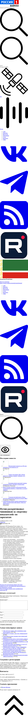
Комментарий (4, 599)
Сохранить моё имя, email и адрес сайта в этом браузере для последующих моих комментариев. (13, 621)
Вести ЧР (5, 134)
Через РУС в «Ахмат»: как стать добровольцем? (15, 633)
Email (2, 615)
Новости (5, 133)
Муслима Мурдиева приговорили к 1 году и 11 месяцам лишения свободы (15, 645)
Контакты (5, 138)
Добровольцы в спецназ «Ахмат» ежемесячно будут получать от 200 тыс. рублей (14, 647)
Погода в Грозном (4, 281)
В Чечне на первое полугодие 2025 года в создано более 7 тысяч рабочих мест (13, 650)
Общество (2, 522)
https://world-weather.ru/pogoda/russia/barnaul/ (11, 283)
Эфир (4, 139)
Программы (6, 135)
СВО (4, 131)
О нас (4, 137)
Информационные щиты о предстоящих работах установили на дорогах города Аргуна (15, 639)
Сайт (1, 617)
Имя (1, 612)
